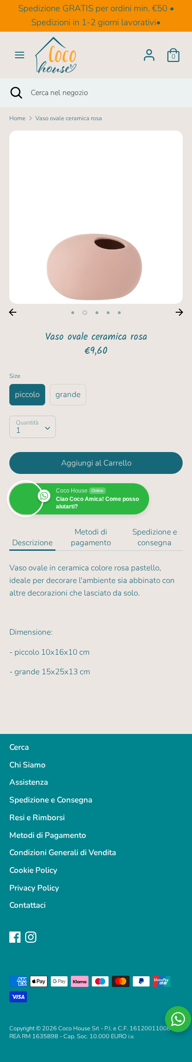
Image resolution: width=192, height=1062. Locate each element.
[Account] (149, 52)
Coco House (74, 1028)
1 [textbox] (18, 430)
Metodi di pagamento (91, 537)
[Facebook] (15, 937)
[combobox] (32, 427)
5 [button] (119, 312)
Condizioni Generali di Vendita (62, 852)
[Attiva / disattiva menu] (19, 55)
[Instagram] (30, 937)
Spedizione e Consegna (50, 800)
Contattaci (27, 905)
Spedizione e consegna (154, 537)
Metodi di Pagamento (47, 835)
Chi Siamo (27, 765)
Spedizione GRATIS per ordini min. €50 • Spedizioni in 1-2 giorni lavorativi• (96, 15)
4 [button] (108, 312)
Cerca (19, 747)
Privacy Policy (34, 888)
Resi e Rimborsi (37, 817)
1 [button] (72, 312)
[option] (96, 217)
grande (68, 394)
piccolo (27, 394)
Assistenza (28, 782)
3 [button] (97, 312)
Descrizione (32, 542)
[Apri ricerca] (15, 93)
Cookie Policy (33, 870)
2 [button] (84, 312)
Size (15, 376)
